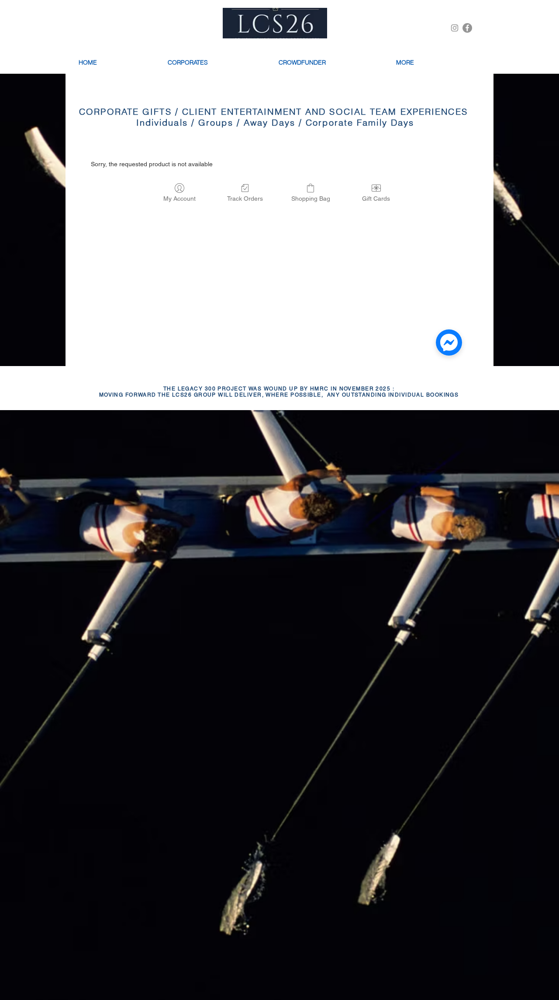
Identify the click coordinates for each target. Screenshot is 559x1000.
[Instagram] (454, 28)
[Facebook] (467, 28)
